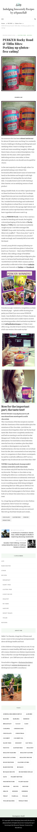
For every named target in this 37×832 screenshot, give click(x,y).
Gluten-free (22, 35)
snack (5, 791)
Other (3, 570)
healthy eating (26, 752)
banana (16, 719)
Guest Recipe (7, 594)
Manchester (8, 767)
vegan (25, 796)
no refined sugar (26, 772)
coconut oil (18, 738)
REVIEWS (4, 622)
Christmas (20, 733)
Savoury (6, 608)
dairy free (7, 743)
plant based (23, 781)
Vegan (5, 618)
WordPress (18, 827)
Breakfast (6, 580)
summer (25, 791)
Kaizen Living (23, 762)
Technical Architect (26, 662)
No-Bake (6, 603)
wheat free (6, 520)
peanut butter (16, 777)
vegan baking (9, 801)
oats (5, 777)
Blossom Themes (19, 825)
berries (26, 719)
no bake (20, 767)
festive (6, 748)
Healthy (6, 599)
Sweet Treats (7, 613)
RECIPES (29, 35)
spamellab (18, 97)
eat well (29, 743)
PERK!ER (25, 517)
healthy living (9, 757)
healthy (30, 748)
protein (6, 786)
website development (19, 665)
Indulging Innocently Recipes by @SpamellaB (18, 10)
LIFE (2, 561)
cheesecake (19, 728)
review (25, 786)
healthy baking (9, 752)
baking (6, 719)
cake (26, 724)
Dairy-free (7, 585)
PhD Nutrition (9, 781)
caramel (6, 728)
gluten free (16, 517)
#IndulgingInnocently (12, 714)
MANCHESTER (6, 566)
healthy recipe (26, 757)
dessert (18, 743)
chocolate (6, 517)
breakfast (7, 724)
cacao (17, 724)
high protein (8, 762)
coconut (6, 738)
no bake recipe (9, 772)
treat (5, 796)
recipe (15, 786)
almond (29, 714)
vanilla (15, 796)
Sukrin (15, 791)
